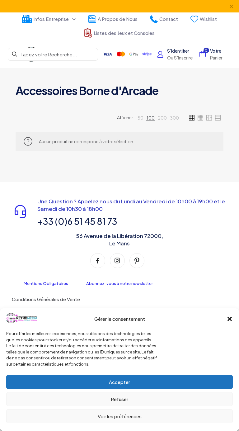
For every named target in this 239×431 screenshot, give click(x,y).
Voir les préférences (120, 416)
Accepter (119, 382)
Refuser (119, 399)
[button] (230, 319)
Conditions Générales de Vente (46, 299)
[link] (140, 118)
